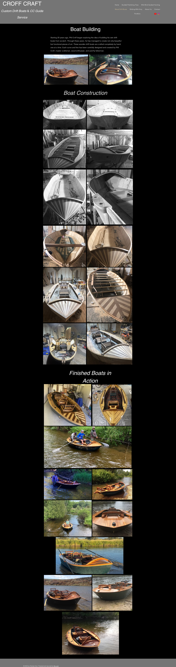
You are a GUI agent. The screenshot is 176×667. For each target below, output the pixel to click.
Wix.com (56, 666)
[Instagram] (158, 14)
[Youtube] (155, 14)
